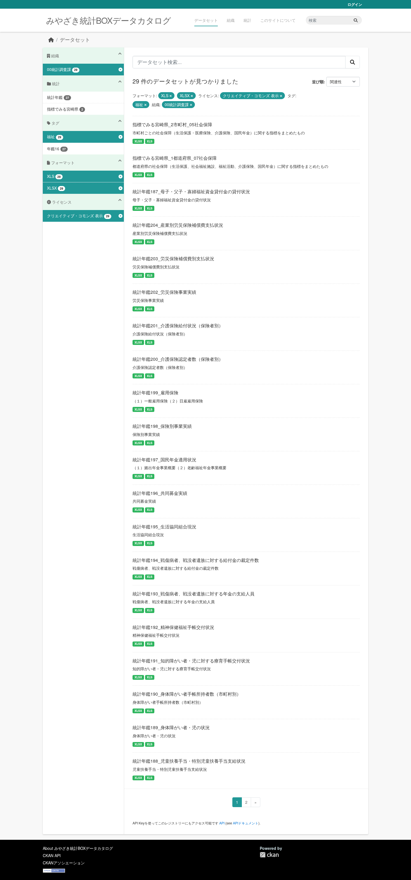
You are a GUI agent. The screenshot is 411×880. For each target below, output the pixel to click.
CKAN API (52, 855)
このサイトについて (278, 20)
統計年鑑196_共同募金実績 (160, 493)
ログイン (355, 4)
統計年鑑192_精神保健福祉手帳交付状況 (173, 627)
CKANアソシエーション (64, 862)
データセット (206, 20)
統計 (247, 20)
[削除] (170, 96)
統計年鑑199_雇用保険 (155, 392)
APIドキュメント (245, 823)
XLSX (138, 141)
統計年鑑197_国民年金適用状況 (164, 459)
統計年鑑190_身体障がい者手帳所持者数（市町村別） (187, 694)
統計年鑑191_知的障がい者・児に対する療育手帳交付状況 (191, 660)
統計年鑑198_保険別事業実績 (162, 426)
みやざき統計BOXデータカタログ (108, 20)
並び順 (318, 81)
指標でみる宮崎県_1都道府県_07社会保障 (175, 158)
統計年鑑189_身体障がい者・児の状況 (171, 727)
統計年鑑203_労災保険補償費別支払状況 (173, 258)
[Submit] (355, 20)
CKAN (269, 855)
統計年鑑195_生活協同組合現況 (164, 526)
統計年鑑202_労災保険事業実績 (164, 292)
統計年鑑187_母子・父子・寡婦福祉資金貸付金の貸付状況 (191, 191)
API (222, 823)
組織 (231, 20)
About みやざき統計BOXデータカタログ (78, 848)
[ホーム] (51, 39)
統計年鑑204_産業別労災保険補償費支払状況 (178, 225)
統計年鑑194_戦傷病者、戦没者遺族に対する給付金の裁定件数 (196, 560)
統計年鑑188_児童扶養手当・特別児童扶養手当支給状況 (189, 761)
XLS (149, 141)
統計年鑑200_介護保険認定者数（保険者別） (178, 359)
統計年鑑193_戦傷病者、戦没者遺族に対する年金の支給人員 (193, 593)
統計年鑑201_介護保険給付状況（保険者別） (178, 325)
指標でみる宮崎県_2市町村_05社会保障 (172, 124)
